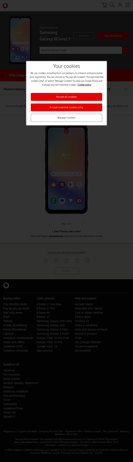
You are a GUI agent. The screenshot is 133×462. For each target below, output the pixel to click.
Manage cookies (66, 117)
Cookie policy (84, 85)
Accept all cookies (66, 97)
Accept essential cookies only (66, 107)
